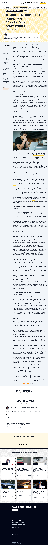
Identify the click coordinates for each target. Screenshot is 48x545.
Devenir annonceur (5, 2)
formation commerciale (18, 188)
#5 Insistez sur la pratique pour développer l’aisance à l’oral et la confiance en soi (6, 67)
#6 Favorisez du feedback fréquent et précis (6, 72)
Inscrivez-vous (14, 515)
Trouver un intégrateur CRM (17, 527)
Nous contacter (15, 534)
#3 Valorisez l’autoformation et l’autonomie (6, 59)
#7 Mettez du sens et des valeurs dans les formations (6, 75)
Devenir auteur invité (16, 539)
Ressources (8, 7)
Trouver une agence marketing (17, 525)
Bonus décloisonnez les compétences (6, 88)
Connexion (35, 2)
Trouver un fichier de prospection (18, 522)
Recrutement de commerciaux (20, 7)
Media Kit (14, 532)
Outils (2, 7)
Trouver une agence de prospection (18, 524)
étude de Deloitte (21, 81)
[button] (15, 510)
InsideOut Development (38, 154)
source (31, 100)
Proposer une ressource (16, 535)
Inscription (42, 2)
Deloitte (36, 322)
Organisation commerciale (35, 7)
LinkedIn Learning (17, 117)
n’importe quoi (35, 71)
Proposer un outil (15, 537)
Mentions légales (15, 542)
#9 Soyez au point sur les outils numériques (6, 82)
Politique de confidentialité (17, 543)
